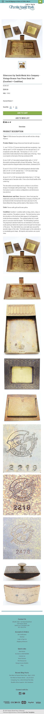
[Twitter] (10, 122)
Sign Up (33, 4)
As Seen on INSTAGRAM (22, 654)
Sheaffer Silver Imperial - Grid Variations (22, 682)
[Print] (8, 122)
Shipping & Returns (22, 641)
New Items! (22, 651)
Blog (22, 665)
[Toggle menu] (3, 3)
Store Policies (22, 658)
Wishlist (22, 637)
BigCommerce (12, 712)
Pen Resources (22, 661)
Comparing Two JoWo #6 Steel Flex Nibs (22, 680)
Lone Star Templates (28, 712)
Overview (22, 127)
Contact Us (22, 656)
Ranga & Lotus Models (22, 663)
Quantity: (6, 107)
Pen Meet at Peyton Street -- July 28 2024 (22, 677)
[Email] (6, 122)
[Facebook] (4, 122)
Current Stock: (8, 101)
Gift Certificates (22, 634)
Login (26, 4)
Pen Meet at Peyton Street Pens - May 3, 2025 (22, 675)
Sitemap (21, 710)
